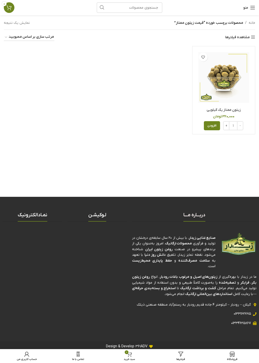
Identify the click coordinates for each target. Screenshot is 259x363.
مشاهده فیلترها (237, 37)
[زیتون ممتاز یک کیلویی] (223, 77)
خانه (252, 22)
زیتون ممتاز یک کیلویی (224, 110)
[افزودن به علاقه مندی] (203, 57)
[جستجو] (102, 7)
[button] (212, 125)
